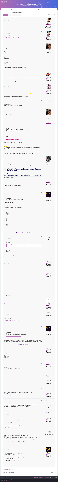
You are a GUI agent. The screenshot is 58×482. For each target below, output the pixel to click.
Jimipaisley (48, 35)
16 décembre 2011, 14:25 (7, 314)
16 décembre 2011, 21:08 (7, 350)
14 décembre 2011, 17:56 (7, 20)
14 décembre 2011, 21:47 (7, 33)
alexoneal (48, 236)
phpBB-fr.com (5, 480)
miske (49, 379)
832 (50, 92)
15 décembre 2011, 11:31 (7, 86)
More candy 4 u (12, 151)
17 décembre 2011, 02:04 (7, 377)
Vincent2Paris (49, 393)
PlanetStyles (11, 479)
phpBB (5, 479)
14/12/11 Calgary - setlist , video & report (12, 12)
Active (9, 395)
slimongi (48, 76)
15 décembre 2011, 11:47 (7, 111)
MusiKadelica (49, 417)
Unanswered (12, 395)
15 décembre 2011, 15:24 (7, 238)
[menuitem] (8, 1)
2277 (50, 239)
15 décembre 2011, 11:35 (7, 102)
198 (50, 382)
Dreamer (48, 161)
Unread (5, 395)
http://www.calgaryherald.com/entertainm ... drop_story (11, 320)
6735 (50, 79)
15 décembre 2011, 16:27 (7, 263)
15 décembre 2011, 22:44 (7, 274)
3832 (50, 200)
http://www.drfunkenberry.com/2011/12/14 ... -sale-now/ (11, 37)
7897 (50, 396)
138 (50, 52)
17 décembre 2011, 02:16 (7, 402)
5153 (50, 38)
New (7, 395)
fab (48, 272)
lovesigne (48, 304)
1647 (50, 307)
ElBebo (49, 49)
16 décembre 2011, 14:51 (7, 328)
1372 (50, 420)
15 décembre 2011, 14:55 (7, 194)
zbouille (49, 89)
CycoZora (48, 197)
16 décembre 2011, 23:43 (7, 365)
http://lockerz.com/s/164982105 (8, 69)
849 (50, 275)
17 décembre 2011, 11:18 (7, 449)
